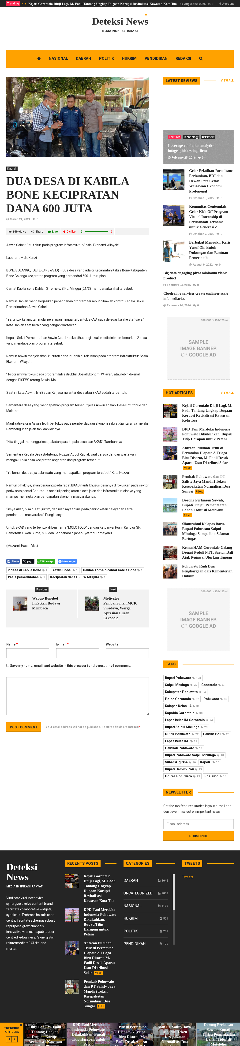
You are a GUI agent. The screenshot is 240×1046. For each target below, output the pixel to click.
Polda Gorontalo (182, 699)
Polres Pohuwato (182, 776)
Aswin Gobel (65, 570)
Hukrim (131, 918)
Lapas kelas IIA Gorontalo (189, 720)
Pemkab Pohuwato (183, 748)
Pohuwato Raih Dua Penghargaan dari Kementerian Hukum (207, 571)
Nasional (133, 906)
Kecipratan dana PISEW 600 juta (77, 577)
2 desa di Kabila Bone (27, 570)
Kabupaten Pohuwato (185, 692)
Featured (174, 137)
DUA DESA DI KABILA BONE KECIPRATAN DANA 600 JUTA (67, 194)
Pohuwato (215, 699)
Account (228, 3)
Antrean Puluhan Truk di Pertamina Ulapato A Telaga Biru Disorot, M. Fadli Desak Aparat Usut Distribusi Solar (205, 458)
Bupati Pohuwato (183, 678)
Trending (13, 3)
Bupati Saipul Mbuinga (186, 727)
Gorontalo (213, 685)
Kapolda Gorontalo (183, 713)
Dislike (71, 231)
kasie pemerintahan (26, 577)
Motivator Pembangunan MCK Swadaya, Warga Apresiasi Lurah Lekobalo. (120, 608)
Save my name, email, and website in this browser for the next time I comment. (70, 666)
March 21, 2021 (20, 219)
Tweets (187, 877)
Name (12, 644)
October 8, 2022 (203, 198)
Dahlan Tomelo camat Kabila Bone (112, 570)
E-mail (62, 644)
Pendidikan (135, 944)
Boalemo (215, 776)
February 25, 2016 (183, 157)
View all (227, 80)
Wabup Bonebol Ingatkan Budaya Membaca (46, 603)
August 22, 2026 (195, 4)
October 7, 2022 (203, 234)
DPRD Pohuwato (182, 734)
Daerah (12, 168)
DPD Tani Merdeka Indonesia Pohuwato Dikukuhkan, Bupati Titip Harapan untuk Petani (207, 434)
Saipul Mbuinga (181, 685)
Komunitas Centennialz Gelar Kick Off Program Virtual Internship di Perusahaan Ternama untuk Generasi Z (208, 216)
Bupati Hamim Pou (183, 769)
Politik (131, 931)
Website (112, 644)
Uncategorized (138, 893)
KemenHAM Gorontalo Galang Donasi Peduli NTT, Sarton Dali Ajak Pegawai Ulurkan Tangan (207, 552)
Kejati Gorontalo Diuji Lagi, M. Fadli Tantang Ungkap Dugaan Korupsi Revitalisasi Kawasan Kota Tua (102, 4)
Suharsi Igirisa (180, 762)
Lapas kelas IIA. (181, 741)
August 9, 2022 (203, 264)
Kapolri (209, 762)
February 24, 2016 (179, 285)
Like (55, 231)
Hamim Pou (216, 734)
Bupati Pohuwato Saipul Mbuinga (194, 755)
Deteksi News (120, 21)
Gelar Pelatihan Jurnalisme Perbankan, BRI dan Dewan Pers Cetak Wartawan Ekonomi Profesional (210, 181)
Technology (191, 137)
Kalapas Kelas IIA (182, 706)
